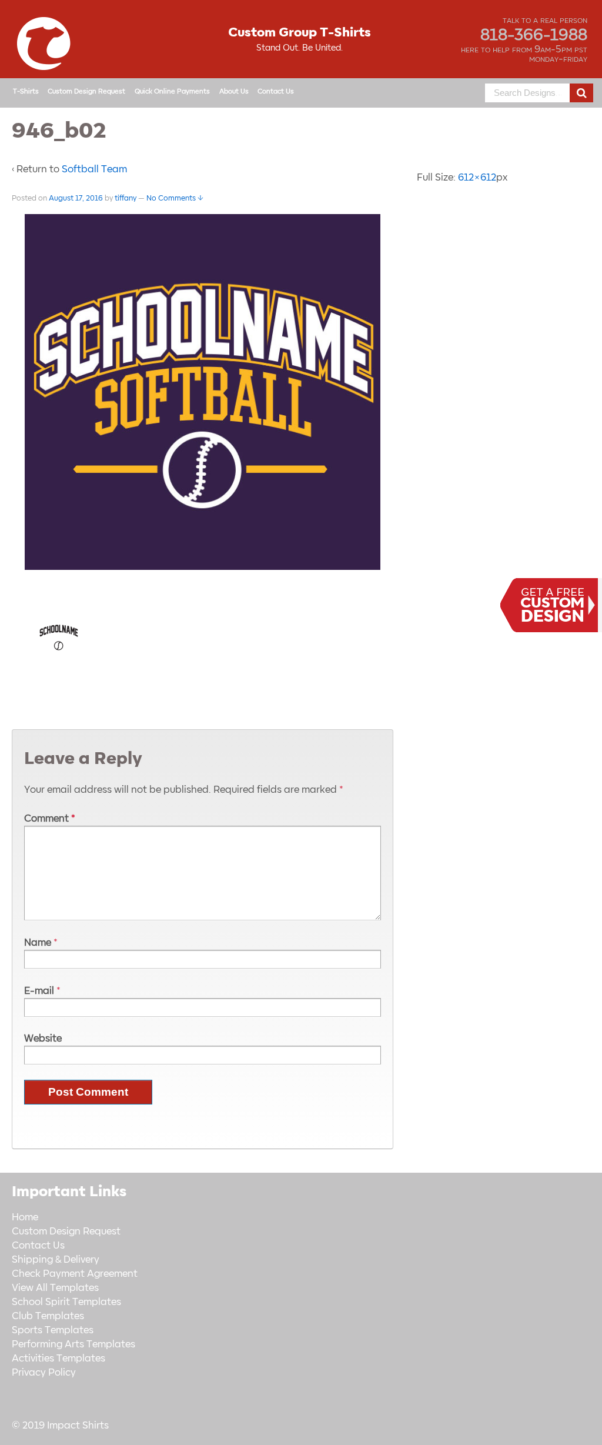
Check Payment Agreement (75, 1274)
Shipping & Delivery (55, 1259)
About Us (234, 91)
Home (25, 1217)
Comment (49, 818)
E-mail (39, 991)
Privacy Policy (44, 1372)
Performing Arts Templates (73, 1344)
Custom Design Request (86, 91)
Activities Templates (58, 1358)
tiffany (125, 198)
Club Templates (48, 1316)
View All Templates (55, 1288)
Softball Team (94, 169)
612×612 (477, 177)
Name (37, 942)
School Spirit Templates (66, 1302)
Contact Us (275, 91)
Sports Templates (52, 1330)
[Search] (581, 93)
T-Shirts (26, 91)
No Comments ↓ (174, 198)
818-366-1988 (533, 35)
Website (43, 1038)
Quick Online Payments (172, 91)
